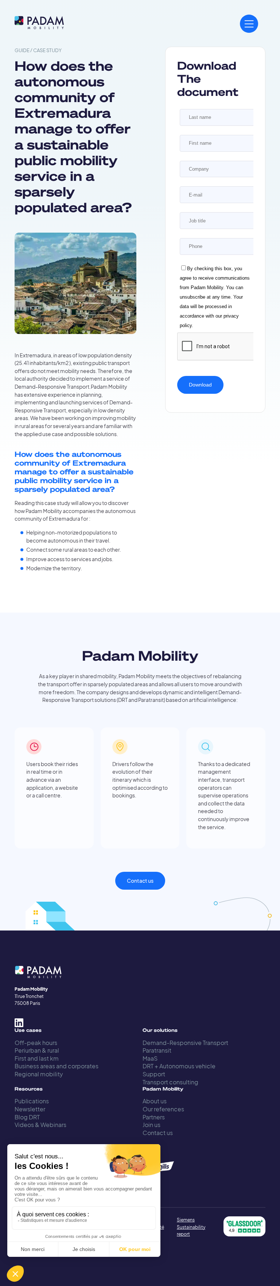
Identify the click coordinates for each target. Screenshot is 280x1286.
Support (154, 1074)
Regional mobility (39, 1074)
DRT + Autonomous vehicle (179, 1066)
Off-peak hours (36, 1042)
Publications (32, 1101)
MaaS (150, 1058)
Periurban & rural (37, 1050)
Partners (154, 1117)
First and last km (37, 1058)
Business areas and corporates (56, 1066)
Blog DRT (27, 1117)
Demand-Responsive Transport (185, 1042)
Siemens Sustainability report (191, 1226)
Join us (151, 1124)
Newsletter (30, 1109)
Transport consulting (170, 1082)
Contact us (140, 881)
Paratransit (157, 1050)
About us (155, 1101)
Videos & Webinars (40, 1124)
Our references (163, 1109)
